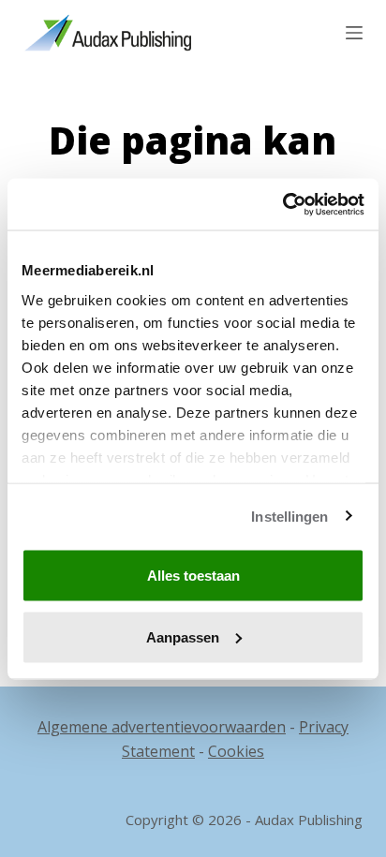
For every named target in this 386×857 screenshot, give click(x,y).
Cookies (236, 751)
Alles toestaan (193, 576)
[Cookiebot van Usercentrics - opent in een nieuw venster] (282, 204)
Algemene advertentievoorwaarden (161, 727)
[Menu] (354, 32)
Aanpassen (182, 636)
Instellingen (289, 516)
